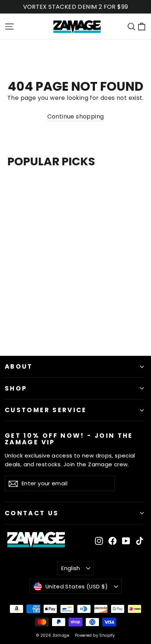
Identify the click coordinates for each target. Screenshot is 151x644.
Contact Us (32, 513)
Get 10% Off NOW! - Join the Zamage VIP (69, 438)
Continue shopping (75, 116)
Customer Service (46, 410)
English (70, 568)
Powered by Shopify (95, 635)
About (19, 366)
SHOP (16, 388)
